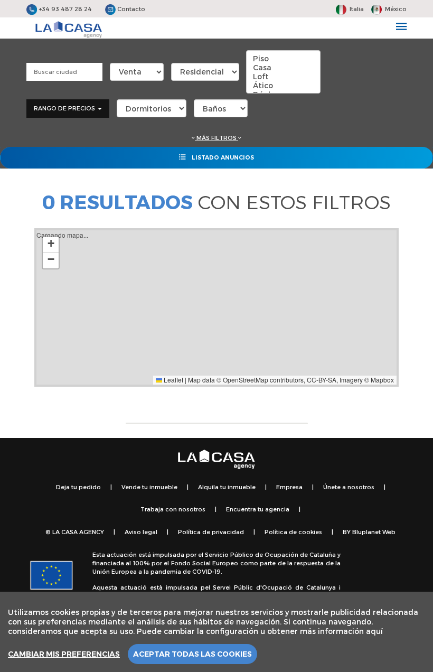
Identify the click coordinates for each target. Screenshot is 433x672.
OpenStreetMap (245, 379)
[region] (216, 632)
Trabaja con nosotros (172, 509)
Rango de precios (65, 108)
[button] (51, 245)
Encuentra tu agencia (257, 509)
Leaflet (172, 379)
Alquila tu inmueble (227, 486)
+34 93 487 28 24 (64, 8)
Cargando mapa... (215, 307)
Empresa (289, 486)
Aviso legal (141, 531)
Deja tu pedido (78, 486)
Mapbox (382, 379)
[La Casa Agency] (69, 29)
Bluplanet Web (374, 531)
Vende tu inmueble (149, 486)
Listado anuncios (222, 157)
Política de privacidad (211, 531)
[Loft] (283, 76)
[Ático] (283, 85)
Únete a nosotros (348, 486)
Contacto (130, 8)
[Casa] (283, 67)
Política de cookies (293, 531)
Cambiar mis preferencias (64, 654)
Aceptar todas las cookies (192, 654)
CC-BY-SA (321, 379)
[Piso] (283, 58)
